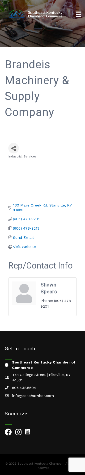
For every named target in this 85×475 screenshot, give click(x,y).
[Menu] (79, 14)
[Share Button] (13, 148)
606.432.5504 (24, 387)
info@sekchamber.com (33, 395)
